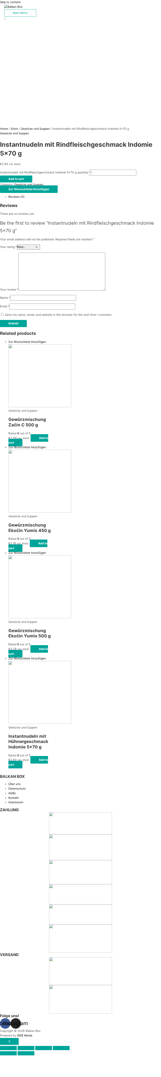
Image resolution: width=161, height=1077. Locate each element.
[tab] (84, 197)
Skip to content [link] (10, 2)
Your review (9, 289)
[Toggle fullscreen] (43, 1048)
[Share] (26, 1048)
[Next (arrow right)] (26, 1053)
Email (4, 306)
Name (5, 297)
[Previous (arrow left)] (8, 1053)
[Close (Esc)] (8, 1048)
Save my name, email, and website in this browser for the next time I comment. (58, 314)
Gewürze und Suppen (35, 128)
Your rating (8, 247)
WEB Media (24, 1035)
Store (14, 128)
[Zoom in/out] (61, 1048)
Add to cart (16, 179)
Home (4, 128)
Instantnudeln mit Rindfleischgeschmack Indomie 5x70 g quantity (44, 172)
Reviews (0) (16, 196)
